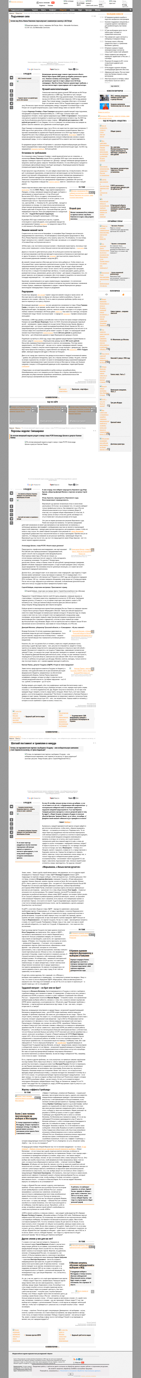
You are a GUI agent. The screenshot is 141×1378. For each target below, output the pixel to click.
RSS (74, 1359)
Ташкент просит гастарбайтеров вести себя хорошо (27, 99)
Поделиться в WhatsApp (11, 95)
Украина (35, 10)
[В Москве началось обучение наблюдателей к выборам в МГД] (81, 1252)
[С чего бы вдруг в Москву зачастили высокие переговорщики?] (17, 716)
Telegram (77, 1359)
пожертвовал (38, 341)
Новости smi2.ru (15, 736)
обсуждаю (41, 295)
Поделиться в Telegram (11, 103)
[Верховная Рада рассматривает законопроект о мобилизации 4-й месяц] (104, 279)
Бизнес (72, 10)
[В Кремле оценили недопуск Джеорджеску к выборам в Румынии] (81, 940)
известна (58, 311)
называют (66, 314)
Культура (89, 10)
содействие (61, 1043)
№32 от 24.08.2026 (44, 3)
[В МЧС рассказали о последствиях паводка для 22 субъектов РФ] (104, 187)
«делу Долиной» (77, 531)
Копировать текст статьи (11, 107)
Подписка (42, 5)
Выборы (67, 822)
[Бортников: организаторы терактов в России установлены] (104, 170)
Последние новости (115, 14)
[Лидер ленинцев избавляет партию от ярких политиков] (17, 1335)
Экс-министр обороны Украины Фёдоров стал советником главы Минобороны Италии (27, 832)
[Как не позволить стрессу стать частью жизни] (104, 131)
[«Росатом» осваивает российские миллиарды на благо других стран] (104, 444)
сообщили (25, 366)
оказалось (73, 349)
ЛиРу (82, 1359)
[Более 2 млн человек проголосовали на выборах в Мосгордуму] (27, 1103)
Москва (97, 10)
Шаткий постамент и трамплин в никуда (27, 518)
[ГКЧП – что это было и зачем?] (104, 402)
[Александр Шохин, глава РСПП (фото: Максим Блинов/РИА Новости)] (81, 551)
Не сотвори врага (80, 4)
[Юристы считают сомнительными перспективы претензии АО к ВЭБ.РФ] (104, 232)
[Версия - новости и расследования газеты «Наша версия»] (22, 5)
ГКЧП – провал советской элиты (102, 7)
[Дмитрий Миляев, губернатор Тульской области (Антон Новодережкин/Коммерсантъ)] (81, 633)
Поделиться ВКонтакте (11, 77)
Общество (63, 10)
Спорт (80, 10)
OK (71, 1374)
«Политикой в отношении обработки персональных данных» (80, 1371)
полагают (53, 256)
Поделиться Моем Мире (11, 84)
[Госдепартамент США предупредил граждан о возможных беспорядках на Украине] (63, 718)
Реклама (50, 5)
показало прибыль (37, 149)
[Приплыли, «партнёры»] (63, 389)
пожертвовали (48, 333)
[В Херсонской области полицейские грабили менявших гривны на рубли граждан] (104, 208)
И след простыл (125, 6)
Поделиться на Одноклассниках (11, 91)
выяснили (25, 190)
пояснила (80, 248)
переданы (43, 224)
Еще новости (115, 86)
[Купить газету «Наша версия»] (38, 3)
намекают (42, 305)
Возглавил (72, 135)
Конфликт (52, 10)
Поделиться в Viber (11, 99)
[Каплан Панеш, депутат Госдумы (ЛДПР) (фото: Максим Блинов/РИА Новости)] (81, 670)
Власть (43, 10)
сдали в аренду (54, 182)
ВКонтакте (79, 1359)
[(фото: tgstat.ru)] (81, 1291)
